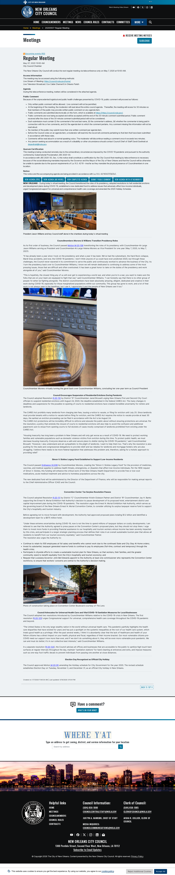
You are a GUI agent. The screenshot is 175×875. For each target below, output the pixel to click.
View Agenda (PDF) (32, 179)
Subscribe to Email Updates (87, 849)
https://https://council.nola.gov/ (109, 113)
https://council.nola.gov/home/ (57, 81)
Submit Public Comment (101, 179)
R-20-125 (37, 618)
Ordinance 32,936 (50, 465)
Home (25, 28)
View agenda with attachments (128, 179)
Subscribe (144, 40)
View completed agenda (77, 179)
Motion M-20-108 (75, 245)
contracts (108, 22)
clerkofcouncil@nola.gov (137, 811)
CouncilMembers (57, 815)
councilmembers (51, 22)
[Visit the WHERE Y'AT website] (87, 735)
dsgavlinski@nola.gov (37, 144)
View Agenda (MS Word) (53, 179)
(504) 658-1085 (131, 807)
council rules (91, 22)
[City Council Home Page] (33, 813)
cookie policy (108, 871)
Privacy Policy (137, 856)
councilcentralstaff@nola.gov (100, 811)
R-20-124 (50, 647)
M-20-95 (54, 665)
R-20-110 (57, 398)
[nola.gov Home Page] (35, 2)
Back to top (146, 687)
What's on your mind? (87, 710)
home (36, 22)
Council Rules (56, 820)
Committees (123, 22)
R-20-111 (56, 497)
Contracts (54, 824)
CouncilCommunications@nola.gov (101, 828)
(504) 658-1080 (90, 807)
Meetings (36, 28)
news (78, 22)
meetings (68, 22)
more (137, 22)
